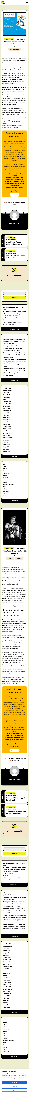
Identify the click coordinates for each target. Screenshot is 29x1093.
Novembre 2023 (7, 433)
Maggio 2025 (6, 397)
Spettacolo (6, 491)
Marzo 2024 (6, 424)
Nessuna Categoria (8, 485)
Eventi (4, 471)
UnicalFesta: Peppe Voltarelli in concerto (14, 243)
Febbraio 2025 (7, 402)
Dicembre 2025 (7, 388)
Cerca (14, 298)
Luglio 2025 (6, 393)
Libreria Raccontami (18, 202)
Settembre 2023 (7, 438)
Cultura (5, 469)
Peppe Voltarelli (9, 758)
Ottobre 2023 (6, 436)
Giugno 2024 (6, 417)
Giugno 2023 (6, 445)
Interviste (5, 478)
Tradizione (6, 496)
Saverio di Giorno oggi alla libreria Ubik (16, 799)
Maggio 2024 (6, 420)
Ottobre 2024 (6, 408)
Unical (24, 758)
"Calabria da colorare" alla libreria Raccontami (16, 812)
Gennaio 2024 (7, 429)
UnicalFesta (15, 760)
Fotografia (6, 473)
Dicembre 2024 (7, 404)
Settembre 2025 (7, 390)
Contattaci (14, 195)
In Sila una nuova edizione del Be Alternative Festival (12, 323)
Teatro (5, 494)
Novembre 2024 (7, 406)
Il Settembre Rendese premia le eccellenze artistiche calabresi (14, 373)
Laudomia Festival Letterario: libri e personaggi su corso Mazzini (14, 364)
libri (14, 204)
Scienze (5, 489)
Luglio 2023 (6, 442)
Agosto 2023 (6, 440)
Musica (5, 482)
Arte (4, 464)
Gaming (5, 475)
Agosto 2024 (6, 413)
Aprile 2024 (6, 422)
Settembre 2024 (7, 411)
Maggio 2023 (6, 447)
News (4, 487)
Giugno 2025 (6, 395)
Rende (18, 758)
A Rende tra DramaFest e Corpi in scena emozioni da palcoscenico (14, 315)
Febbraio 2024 (7, 427)
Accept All (14, 1082)
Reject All (14, 1090)
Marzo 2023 (6, 451)
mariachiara (21, 39)
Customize (14, 1086)
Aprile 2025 (6, 399)
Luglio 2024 (6, 415)
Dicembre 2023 (7, 431)
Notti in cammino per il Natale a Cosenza (14, 312)
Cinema (5, 466)
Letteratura (14, 49)
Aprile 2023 (6, 449)
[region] (14, 1081)
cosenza (7, 202)
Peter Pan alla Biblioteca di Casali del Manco (15, 257)
